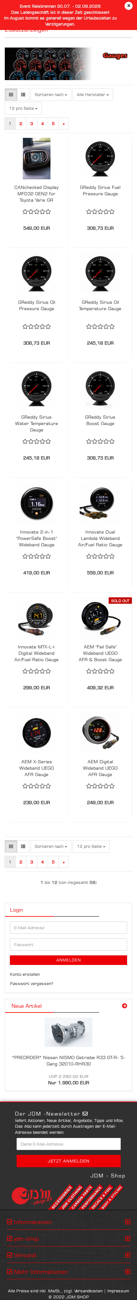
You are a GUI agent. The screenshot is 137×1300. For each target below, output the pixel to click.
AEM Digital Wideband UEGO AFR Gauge (100, 768)
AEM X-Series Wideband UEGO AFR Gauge (36, 768)
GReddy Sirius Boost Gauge (100, 420)
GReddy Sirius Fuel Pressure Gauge (100, 190)
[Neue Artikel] (124, 1006)
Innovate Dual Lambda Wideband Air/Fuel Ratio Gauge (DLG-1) (100, 538)
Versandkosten (88, 1290)
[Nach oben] (119, 1290)
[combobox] (51, 94)
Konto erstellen (25, 974)
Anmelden (68, 960)
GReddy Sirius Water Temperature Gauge (36, 423)
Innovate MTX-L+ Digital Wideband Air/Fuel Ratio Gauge (36, 653)
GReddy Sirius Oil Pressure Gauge (36, 305)
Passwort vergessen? (31, 983)
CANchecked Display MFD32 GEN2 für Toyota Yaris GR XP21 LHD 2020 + (36, 193)
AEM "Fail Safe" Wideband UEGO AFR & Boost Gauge (100, 653)
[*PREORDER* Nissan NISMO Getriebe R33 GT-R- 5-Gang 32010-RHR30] (68, 1032)
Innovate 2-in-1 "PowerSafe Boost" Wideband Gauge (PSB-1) (36, 538)
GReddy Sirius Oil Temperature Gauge (100, 305)
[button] (11, 94)
